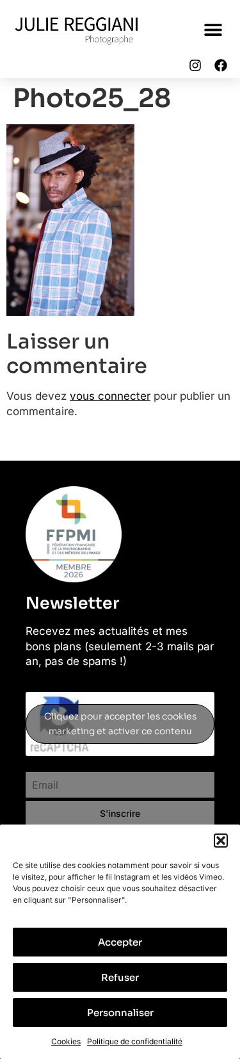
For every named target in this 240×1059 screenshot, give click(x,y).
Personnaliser (120, 1012)
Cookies (66, 1041)
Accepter (120, 942)
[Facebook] (220, 65)
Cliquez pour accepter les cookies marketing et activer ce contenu (120, 723)
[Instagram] (195, 65)
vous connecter (110, 396)
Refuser (120, 977)
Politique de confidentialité (134, 1041)
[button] (220, 840)
